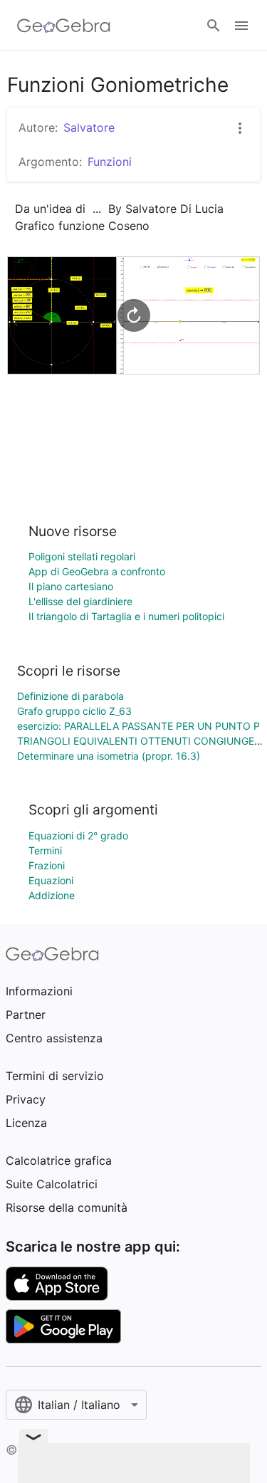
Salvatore (89, 127)
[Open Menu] (241, 25)
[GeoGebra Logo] (63, 26)
